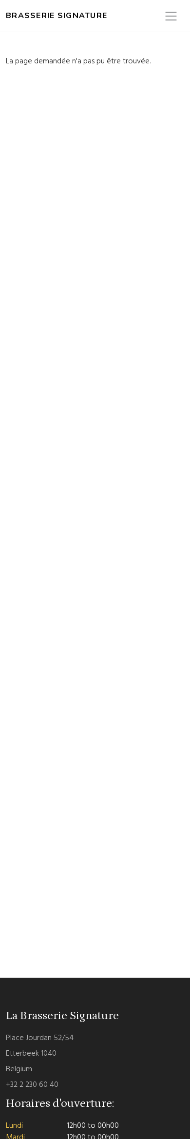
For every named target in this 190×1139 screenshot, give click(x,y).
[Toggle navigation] (171, 16)
